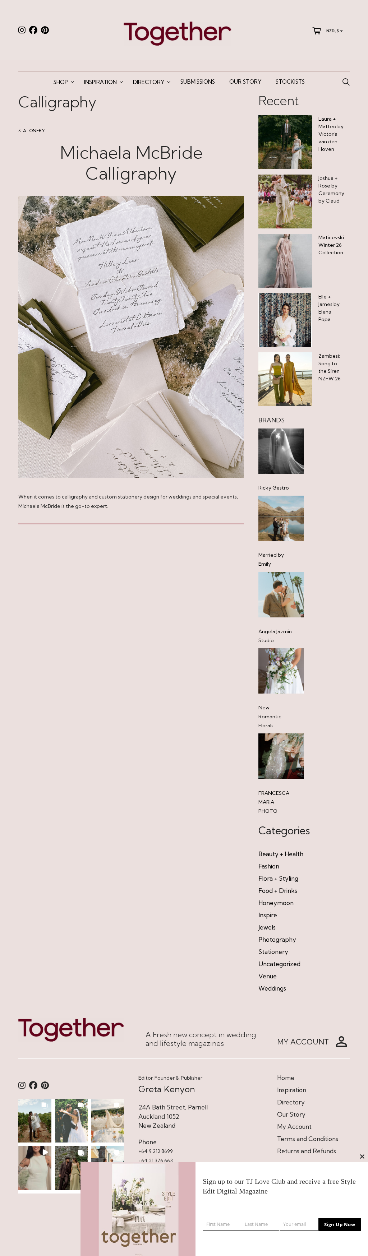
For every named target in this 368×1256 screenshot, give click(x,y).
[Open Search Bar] (346, 82)
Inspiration (100, 82)
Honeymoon (276, 903)
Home (285, 1077)
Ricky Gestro (273, 488)
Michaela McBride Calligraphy (131, 163)
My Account (294, 1126)
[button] (34, 1121)
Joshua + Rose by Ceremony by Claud (331, 189)
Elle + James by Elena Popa (329, 308)
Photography (277, 939)
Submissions (197, 81)
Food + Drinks (277, 890)
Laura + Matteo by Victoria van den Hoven (331, 134)
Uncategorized (279, 964)
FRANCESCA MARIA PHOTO (273, 802)
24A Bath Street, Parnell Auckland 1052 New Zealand (173, 1116)
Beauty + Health (280, 854)
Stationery (31, 130)
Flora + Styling (278, 878)
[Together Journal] (177, 33)
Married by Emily (271, 559)
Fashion (268, 866)
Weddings (272, 988)
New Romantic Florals (269, 716)
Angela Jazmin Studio (275, 636)
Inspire (267, 915)
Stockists (290, 81)
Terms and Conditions (307, 1139)
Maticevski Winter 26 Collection (331, 245)
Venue (267, 976)
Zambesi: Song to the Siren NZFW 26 (329, 367)
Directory (148, 82)
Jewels (267, 927)
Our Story (245, 81)
